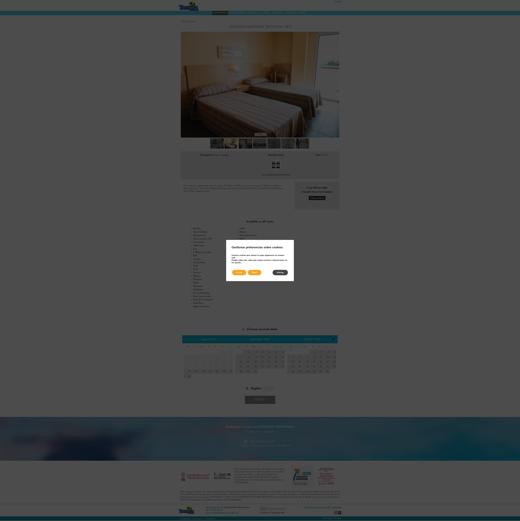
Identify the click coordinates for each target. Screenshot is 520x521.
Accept (239, 272)
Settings (280, 272)
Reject (254, 272)
